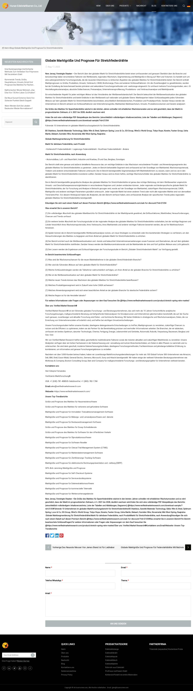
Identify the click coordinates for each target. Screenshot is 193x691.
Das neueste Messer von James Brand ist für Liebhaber (88, 547)
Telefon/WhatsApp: (54, 580)
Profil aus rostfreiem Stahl (116, 671)
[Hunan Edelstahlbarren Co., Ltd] (15, 645)
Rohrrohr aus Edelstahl (114, 667)
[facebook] (4, 668)
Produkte (124, 6)
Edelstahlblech (111, 660)
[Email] (33, 655)
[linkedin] (9, 668)
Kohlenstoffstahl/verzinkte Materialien (121, 675)
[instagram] (25, 668)
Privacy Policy (66, 675)
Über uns (110, 6)
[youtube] (20, 668)
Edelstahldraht (111, 653)
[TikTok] (30, 668)
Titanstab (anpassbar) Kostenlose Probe (166, 649)
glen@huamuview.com (120, 688)
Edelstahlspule (111, 656)
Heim (98, 6)
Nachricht (141, 6)
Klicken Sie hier (23, 661)
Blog (154, 6)
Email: (124, 567)
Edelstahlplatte (111, 664)
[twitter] (14, 668)
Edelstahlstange (112, 649)
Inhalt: (48, 593)
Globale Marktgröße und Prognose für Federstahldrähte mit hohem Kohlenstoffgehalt (148, 547)
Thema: (125, 580)
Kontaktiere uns (169, 6)
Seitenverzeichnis (68, 671)
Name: (48, 567)
